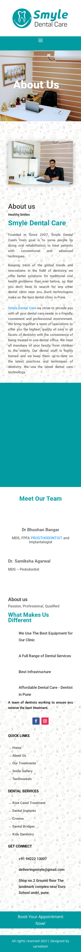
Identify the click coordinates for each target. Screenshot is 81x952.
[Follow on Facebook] (36, 721)
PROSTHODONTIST (46, 538)
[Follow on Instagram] (45, 721)
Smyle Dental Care (22, 308)
